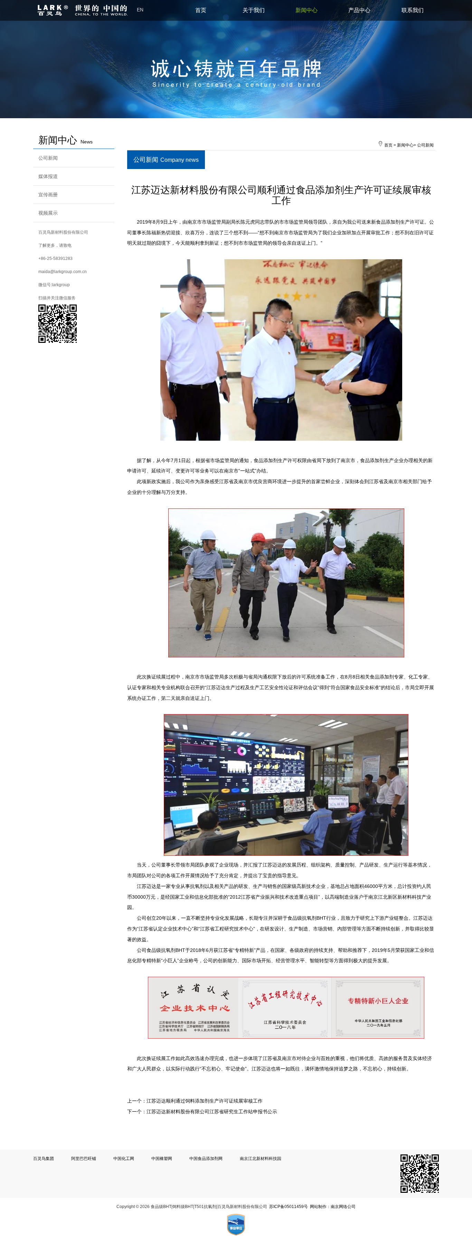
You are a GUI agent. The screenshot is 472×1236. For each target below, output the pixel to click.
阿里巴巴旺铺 (83, 1159)
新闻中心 (306, 10)
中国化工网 (123, 1159)
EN (140, 9)
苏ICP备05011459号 (288, 1206)
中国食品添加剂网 (206, 1159)
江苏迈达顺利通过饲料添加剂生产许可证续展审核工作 (205, 1101)
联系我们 (413, 10)
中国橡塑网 (161, 1159)
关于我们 (254, 10)
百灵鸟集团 (43, 1159)
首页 (200, 10)
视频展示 (48, 213)
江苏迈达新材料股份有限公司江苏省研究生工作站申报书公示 (212, 1111)
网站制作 (318, 1206)
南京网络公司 (343, 1206)
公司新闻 (48, 158)
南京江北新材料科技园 (260, 1159)
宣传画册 (48, 194)
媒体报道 (48, 176)
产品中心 (359, 10)
